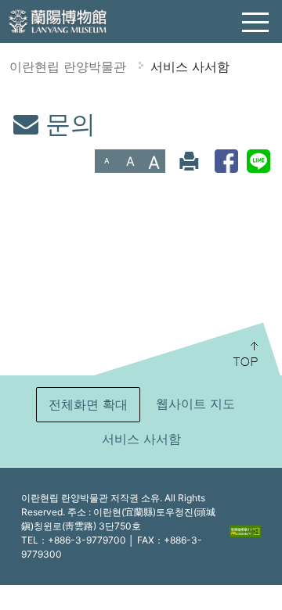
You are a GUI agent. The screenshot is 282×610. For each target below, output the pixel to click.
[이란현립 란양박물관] (59, 20)
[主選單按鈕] (256, 22)
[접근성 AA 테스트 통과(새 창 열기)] (245, 530)
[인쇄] (189, 161)
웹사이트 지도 (195, 403)
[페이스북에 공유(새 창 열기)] (226, 161)
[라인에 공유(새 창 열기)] (258, 161)
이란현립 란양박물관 (67, 66)
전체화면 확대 (88, 404)
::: (6, 120)
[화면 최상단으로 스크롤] (186, 348)
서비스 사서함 (190, 66)
